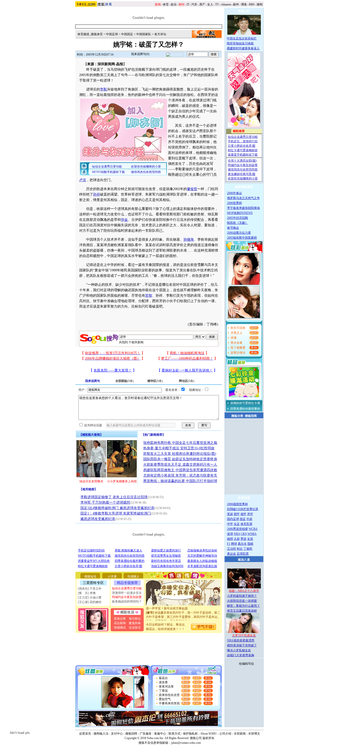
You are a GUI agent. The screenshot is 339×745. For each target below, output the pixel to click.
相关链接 (88, 489)
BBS (252, 4)
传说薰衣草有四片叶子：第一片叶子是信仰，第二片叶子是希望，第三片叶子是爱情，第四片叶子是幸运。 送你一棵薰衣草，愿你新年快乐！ (183, 612)
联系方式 (174, 733)
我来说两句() (140, 54)
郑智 (148, 295)
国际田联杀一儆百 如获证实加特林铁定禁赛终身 (180, 459)
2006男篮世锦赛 (237, 529)
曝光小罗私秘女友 (239, 650)
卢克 (82, 180)
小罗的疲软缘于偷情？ (242, 596)
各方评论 (160, 34)
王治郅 (231, 548)
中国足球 (112, 34)
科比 (240, 548)
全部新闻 (240, 733)
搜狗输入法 (101, 733)
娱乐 (174, 4)
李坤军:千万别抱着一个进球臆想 (105, 502)
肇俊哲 (192, 189)
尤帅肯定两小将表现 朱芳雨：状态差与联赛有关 (180, 475)
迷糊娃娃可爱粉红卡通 (245, 403)
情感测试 (120, 627)
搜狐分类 (237, 416)
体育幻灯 (244, 11)
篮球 (230, 534)
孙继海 (188, 239)
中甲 (230, 524)
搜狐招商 (251, 416)
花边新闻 (120, 623)
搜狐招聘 (131, 733)
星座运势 (120, 618)
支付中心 (117, 733)
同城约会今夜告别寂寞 (127, 597)
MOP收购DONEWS (240, 213)
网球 (234, 543)
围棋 (250, 543)
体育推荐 (244, 498)
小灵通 (112, 576)
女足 (237, 524)
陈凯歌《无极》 (237, 223)
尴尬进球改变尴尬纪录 (97, 519)
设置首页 (85, 733)
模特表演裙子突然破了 (242, 645)
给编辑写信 (246, 663)
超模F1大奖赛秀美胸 (240, 655)
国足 (243, 519)
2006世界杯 (234, 203)
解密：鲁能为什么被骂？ (243, 605)
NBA (237, 534)
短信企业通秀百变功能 (127, 588)
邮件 (236, 4)
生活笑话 (135, 627)
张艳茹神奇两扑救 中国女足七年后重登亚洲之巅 (180, 443)
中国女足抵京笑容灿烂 (242, 38)
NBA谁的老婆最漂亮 (240, 640)
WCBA (253, 529)
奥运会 (231, 553)
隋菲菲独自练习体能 (240, 43)
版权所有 (208, 738)
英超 (230, 514)
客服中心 (160, 733)
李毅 (103, 89)
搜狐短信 (90, 576)
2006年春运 (234, 193)
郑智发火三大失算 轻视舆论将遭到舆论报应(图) (179, 454)
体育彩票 (246, 524)
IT (188, 4)
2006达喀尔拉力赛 (239, 232)
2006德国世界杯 (237, 504)
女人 (210, 4)
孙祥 (96, 194)
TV (217, 4)
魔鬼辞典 (135, 623)
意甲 (250, 514)
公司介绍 (225, 733)
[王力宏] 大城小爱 (90, 597)
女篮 (250, 539)
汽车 (194, 4)
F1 (228, 543)
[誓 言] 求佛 (87, 593)
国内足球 (233, 519)
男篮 (243, 539)
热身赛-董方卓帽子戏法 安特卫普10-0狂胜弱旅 (178, 448)
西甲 (237, 514)
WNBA (252, 534)
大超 (237, 539)
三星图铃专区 (93, 583)
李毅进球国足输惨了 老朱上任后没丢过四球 (113, 497)
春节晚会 (233, 227)
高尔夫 (242, 543)
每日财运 (135, 618)
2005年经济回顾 (237, 218)
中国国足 (127, 34)
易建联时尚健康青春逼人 (243, 48)
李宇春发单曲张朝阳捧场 (243, 208)
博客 (244, 4)
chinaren (226, 4)
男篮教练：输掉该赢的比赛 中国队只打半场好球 (180, 481)
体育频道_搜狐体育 (90, 34)
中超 (249, 519)
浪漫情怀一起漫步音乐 (127, 593)
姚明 (230, 539)
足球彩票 (243, 553)
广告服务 (146, 733)
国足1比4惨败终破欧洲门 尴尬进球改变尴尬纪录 (117, 508)
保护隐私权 (190, 733)
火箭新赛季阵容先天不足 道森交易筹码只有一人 (180, 464)
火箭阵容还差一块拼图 (242, 600)
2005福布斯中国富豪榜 (242, 237)
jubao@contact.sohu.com (186, 743)
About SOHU (208, 733)
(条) (124, 381)
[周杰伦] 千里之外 (90, 588)
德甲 (243, 514)
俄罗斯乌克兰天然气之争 (243, 198)
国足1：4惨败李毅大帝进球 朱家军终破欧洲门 (115, 513)
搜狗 (260, 4)
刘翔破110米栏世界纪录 (242, 509)
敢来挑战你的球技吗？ (127, 601)
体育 (166, 4)
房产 (202, 4)
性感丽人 (133, 576)
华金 (124, 220)
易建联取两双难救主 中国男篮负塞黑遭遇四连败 (180, 470)
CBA (244, 534)
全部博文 (254, 733)
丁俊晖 (247, 548)
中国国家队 (143, 34)
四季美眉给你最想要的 (245, 408)
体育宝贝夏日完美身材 (242, 610)
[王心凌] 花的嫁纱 (90, 602)
